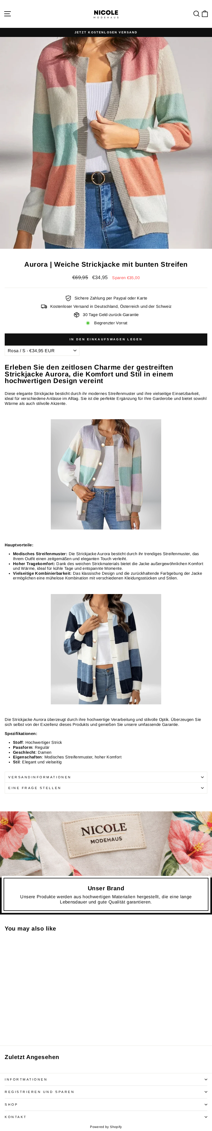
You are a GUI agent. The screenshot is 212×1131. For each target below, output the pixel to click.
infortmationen (26, 1079)
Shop (11, 1104)
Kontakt (16, 1117)
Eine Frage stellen (35, 788)
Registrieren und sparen (40, 1091)
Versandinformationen (39, 777)
